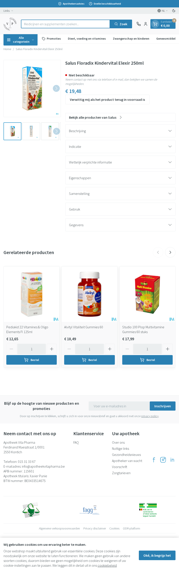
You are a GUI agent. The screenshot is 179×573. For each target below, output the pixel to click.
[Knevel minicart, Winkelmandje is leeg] (155, 24)
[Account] (145, 24)
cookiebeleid (107, 565)
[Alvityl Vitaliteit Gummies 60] (89, 294)
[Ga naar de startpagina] (10, 23)
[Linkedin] (172, 460)
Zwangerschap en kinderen (131, 38)
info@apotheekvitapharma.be (43, 466)
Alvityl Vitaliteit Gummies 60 (83, 327)
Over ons (118, 442)
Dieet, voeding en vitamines (87, 38)
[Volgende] (56, 88)
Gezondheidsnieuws (126, 454)
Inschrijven (162, 406)
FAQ (76, 442)
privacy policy (149, 416)
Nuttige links (120, 448)
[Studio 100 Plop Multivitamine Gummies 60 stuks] (147, 294)
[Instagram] (163, 460)
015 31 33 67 (27, 461)
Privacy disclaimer (94, 528)
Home (7, 49)
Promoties (54, 38)
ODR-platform (131, 528)
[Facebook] (154, 460)
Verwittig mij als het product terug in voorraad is (107, 99)
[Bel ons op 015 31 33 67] (138, 24)
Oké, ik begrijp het (157, 555)
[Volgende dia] (170, 252)
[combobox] (65, 24)
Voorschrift (119, 467)
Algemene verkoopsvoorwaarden (59, 528)
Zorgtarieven (121, 473)
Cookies (114, 528)
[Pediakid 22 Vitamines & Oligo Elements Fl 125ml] (31, 294)
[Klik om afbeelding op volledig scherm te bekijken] (32, 88)
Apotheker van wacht (127, 460)
